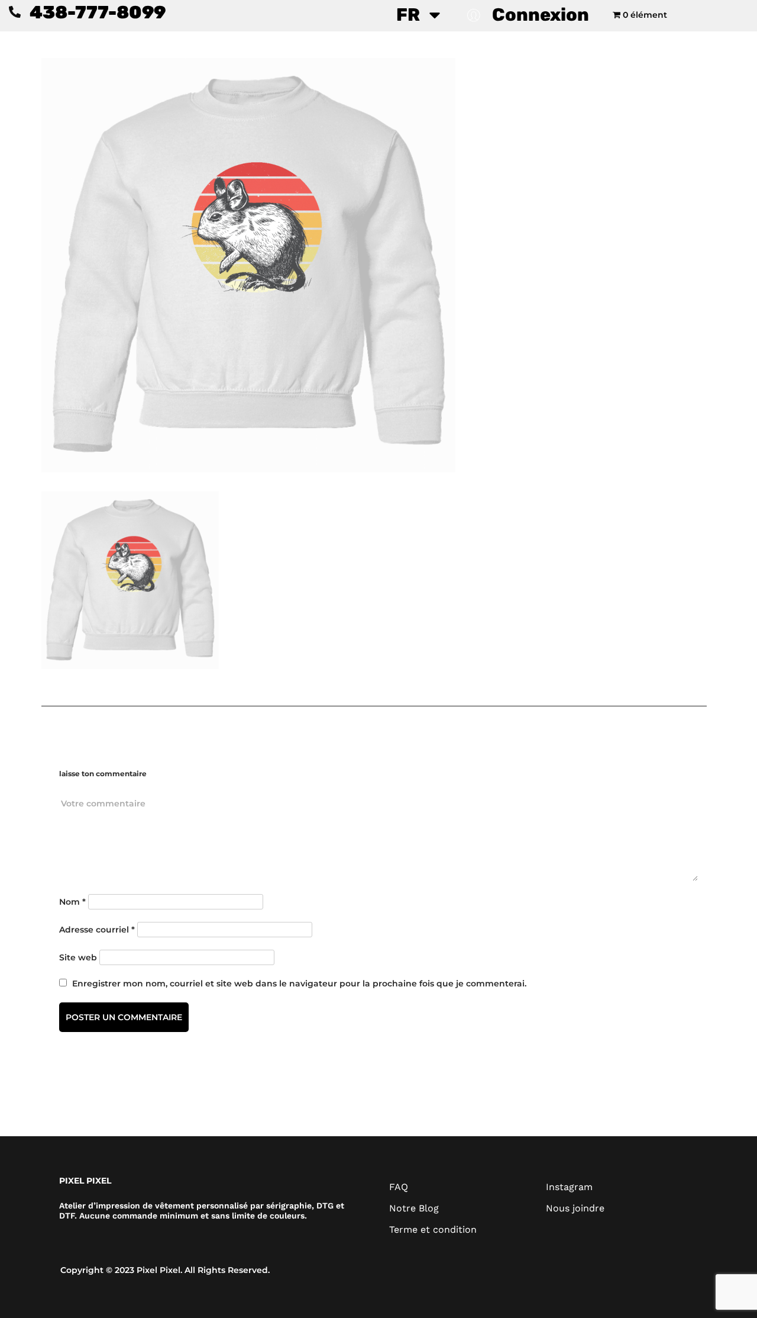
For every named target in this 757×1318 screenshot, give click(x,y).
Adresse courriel (97, 929)
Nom (72, 901)
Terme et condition (433, 1229)
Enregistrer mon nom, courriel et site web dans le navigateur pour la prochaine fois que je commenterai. (299, 983)
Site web (78, 957)
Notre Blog (414, 1208)
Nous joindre (575, 1208)
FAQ (398, 1186)
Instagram (569, 1186)
